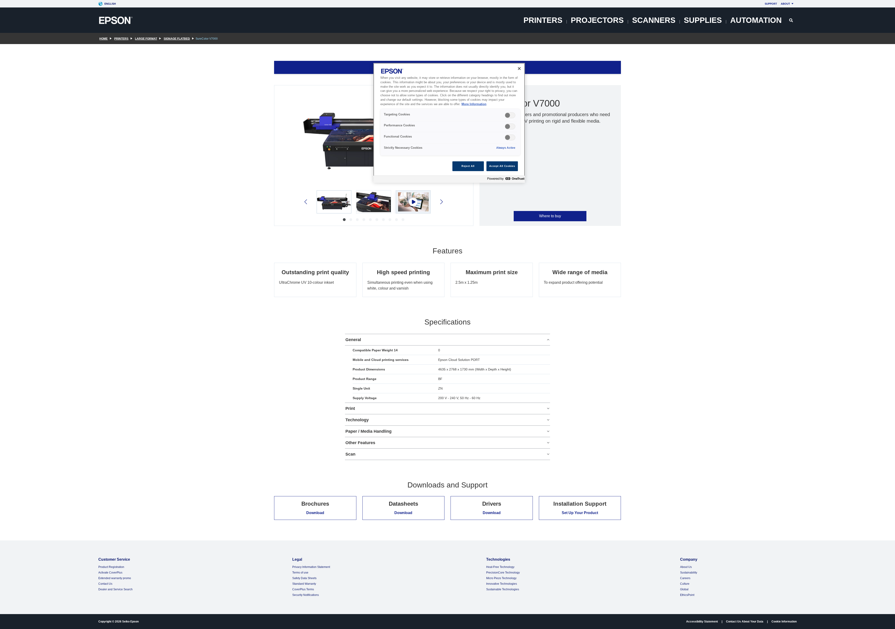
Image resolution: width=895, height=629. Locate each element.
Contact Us (105, 583)
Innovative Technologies (501, 583)
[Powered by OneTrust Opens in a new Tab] (505, 180)
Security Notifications (305, 595)
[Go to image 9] (396, 219)
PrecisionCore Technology (503, 572)
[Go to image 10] (403, 219)
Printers (542, 20)
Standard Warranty (304, 583)
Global (684, 589)
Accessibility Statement (702, 621)
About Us (686, 567)
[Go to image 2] (350, 219)
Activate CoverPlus (110, 572)
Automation (756, 20)
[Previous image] (306, 202)
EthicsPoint (687, 595)
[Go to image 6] (376, 219)
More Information (473, 104)
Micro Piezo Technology (501, 578)
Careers (685, 578)
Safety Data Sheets (304, 578)
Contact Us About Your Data (744, 621)
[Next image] (441, 202)
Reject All (468, 166)
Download (315, 513)
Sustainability (688, 572)
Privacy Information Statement (311, 567)
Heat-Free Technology (500, 567)
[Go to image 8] (390, 219)
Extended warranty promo (114, 578)
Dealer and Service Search (115, 589)
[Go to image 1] (344, 219)
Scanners (653, 20)
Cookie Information (784, 621)
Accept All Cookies (502, 166)
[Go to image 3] (357, 219)
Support (771, 3)
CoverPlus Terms (303, 589)
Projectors (597, 20)
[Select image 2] (373, 202)
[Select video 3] (413, 202)
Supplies (703, 20)
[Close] (519, 68)
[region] (449, 123)
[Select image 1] (334, 202)
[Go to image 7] (383, 219)
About (785, 3)
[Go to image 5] (370, 219)
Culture (684, 583)
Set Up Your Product (580, 513)
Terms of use (300, 572)
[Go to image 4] (363, 219)
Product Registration (111, 567)
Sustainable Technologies (502, 589)
